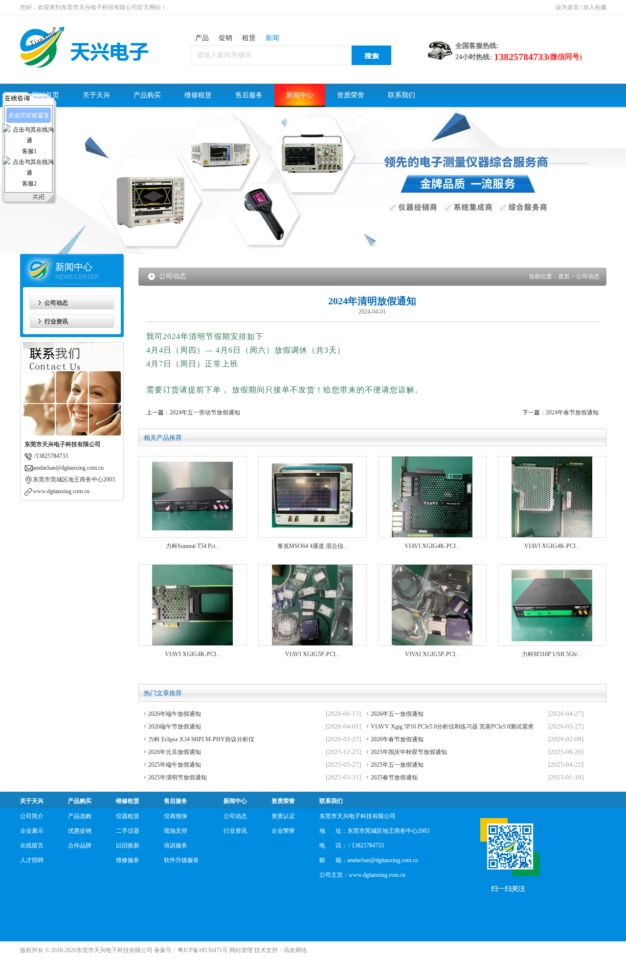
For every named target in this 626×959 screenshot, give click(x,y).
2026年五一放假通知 (397, 713)
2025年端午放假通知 (174, 764)
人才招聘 (32, 860)
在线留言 (32, 845)
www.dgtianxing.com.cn (377, 874)
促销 (225, 38)
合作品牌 (79, 845)
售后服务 (249, 95)
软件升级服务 (181, 860)
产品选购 (79, 816)
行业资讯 (56, 321)
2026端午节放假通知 (174, 726)
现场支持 (175, 830)
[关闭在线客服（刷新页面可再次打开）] (39, 154)
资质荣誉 (350, 95)
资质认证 (283, 816)
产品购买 (147, 95)
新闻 (272, 38)
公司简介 (32, 816)
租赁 (249, 38)
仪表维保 (175, 816)
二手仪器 (127, 830)
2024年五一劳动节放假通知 (205, 412)
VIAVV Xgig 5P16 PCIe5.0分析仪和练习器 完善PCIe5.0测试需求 (452, 726)
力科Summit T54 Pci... (193, 546)
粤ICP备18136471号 (203, 950)
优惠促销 (79, 830)
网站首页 (45, 95)
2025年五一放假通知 (397, 764)
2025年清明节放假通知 (177, 777)
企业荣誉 (283, 830)
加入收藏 (594, 7)
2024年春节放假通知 (572, 412)
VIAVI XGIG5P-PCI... (312, 654)
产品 (202, 38)
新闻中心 (299, 95)
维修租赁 (198, 95)
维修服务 (127, 860)
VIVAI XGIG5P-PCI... (432, 654)
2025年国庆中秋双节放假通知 (409, 752)
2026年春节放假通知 (397, 739)
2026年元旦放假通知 (174, 752)
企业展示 (32, 830)
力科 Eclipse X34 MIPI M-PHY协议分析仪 (201, 739)
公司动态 (56, 302)
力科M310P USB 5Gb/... (552, 654)
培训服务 (175, 845)
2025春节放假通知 (394, 777)
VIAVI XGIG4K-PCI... (432, 546)
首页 (564, 276)
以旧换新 (127, 845)
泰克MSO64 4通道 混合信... (312, 546)
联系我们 (401, 95)
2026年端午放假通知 (174, 713)
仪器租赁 (127, 816)
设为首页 (567, 7)
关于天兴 (96, 95)
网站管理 (241, 950)
